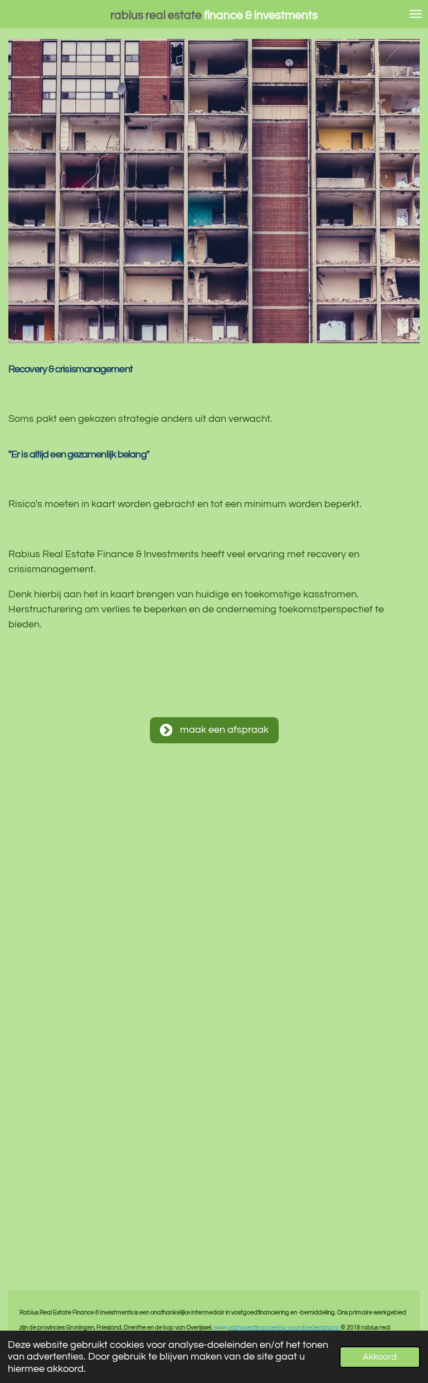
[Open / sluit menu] (415, 14)
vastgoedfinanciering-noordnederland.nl (284, 1327)
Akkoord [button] (380, 1356)
